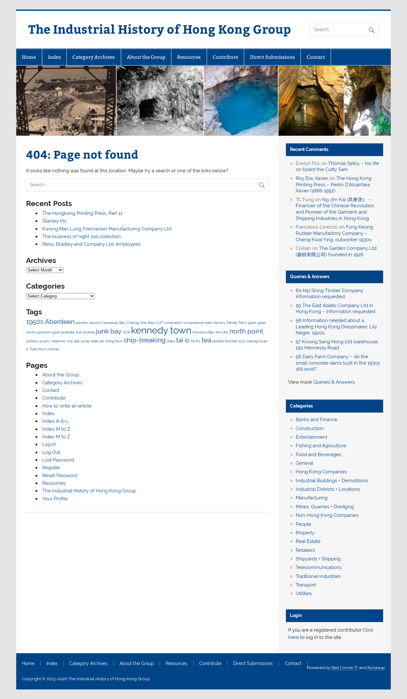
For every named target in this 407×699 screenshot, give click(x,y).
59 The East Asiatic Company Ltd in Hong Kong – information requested (335, 309)
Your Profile (55, 499)
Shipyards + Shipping (318, 559)
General (304, 463)
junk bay (108, 331)
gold (56, 332)
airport (94, 323)
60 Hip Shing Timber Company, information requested (330, 294)
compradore (193, 323)
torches (231, 341)
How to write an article (67, 406)
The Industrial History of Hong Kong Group (159, 29)
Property (305, 533)
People (303, 524)
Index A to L (55, 421)
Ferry (242, 323)
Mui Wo (222, 332)
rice (69, 341)
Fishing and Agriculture (321, 446)
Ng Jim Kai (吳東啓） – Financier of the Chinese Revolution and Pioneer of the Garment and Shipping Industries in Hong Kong (335, 209)
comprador (173, 323)
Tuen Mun (38, 349)
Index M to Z (56, 429)
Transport (306, 585)
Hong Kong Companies (321, 472)
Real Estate (308, 541)
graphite (67, 332)
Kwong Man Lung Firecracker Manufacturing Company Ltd (106, 229)
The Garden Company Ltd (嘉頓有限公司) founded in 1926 (336, 251)
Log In (49, 444)
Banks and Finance (316, 419)
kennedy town (161, 330)
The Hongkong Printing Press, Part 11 (82, 213)
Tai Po (195, 341)
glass (252, 323)
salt (76, 341)
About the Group (146, 57)
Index (54, 57)
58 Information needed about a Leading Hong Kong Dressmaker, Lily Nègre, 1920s (336, 327)
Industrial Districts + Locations (328, 489)
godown (44, 332)
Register (51, 467)
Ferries (232, 323)
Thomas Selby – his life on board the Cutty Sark (337, 167)
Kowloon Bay (203, 332)
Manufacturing (312, 498)
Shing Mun (113, 341)
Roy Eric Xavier (312, 178)
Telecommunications (318, 567)
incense (89, 332)
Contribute (225, 57)
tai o (182, 340)
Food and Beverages (318, 454)
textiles (218, 341)
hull (79, 332)
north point (246, 331)
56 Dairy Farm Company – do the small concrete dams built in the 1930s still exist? (338, 363)
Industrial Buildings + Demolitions (332, 480)
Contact (316, 57)
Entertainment (311, 437)
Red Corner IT (344, 667)
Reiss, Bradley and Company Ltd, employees (91, 244)
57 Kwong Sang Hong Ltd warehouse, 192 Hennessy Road (337, 345)
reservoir (59, 341)
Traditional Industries (318, 576)
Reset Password (59, 475)
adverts (82, 323)
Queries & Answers (309, 276)
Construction (310, 428)
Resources (189, 57)
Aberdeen (60, 322)
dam (208, 323)
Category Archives (93, 57)
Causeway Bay (113, 323)
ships (171, 341)
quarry (44, 341)
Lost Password (58, 460)
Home (29, 57)
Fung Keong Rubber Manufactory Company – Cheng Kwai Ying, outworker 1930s (334, 233)
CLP (159, 323)
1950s (35, 322)
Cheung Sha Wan (141, 323)
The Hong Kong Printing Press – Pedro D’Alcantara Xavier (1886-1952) (333, 184)
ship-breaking (145, 340)
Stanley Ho (54, 221)
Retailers (305, 550)
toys (241, 341)
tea (206, 340)
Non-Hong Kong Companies (327, 515)
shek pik (97, 341)
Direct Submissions (272, 57)
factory (219, 323)
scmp (85, 341)
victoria (53, 349)
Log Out (51, 452)
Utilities (304, 593)
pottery (32, 341)
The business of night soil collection (81, 236)
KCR (126, 332)
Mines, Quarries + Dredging (325, 507)
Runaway (376, 667)
